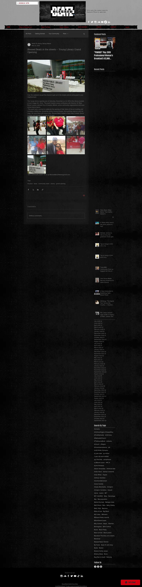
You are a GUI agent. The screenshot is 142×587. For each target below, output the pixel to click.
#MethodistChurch (100, 438)
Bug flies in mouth (99, 557)
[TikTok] (105, 22)
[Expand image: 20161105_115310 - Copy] (75, 145)
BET (106, 493)
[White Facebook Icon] (88, 22)
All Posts (28, 33)
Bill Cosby (97, 514)
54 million (106, 453)
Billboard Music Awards (101, 517)
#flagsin (103, 444)
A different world (99, 462)
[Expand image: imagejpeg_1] (56, 125)
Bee (95, 499)
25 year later (98, 453)
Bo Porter (97, 545)
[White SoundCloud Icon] (98, 22)
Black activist (98, 532)
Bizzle (96, 529)
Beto (103, 505)
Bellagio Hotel (109, 502)
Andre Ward (98, 471)
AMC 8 (108, 462)
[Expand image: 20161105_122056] (75, 125)
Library (53, 183)
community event (43, 183)
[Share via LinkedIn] (38, 190)
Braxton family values (101, 551)
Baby (105, 496)
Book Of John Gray (107, 545)
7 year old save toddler (101, 456)
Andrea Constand (108, 471)
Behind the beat (99, 502)
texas (35, 183)
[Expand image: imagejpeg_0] (36, 164)
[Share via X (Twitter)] (33, 190)
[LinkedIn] (109, 22)
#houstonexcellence (100, 447)
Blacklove (97, 539)
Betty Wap (97, 508)
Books (96, 548)
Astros (96, 493)
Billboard (104, 514)
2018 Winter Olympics (101, 450)
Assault (110, 490)
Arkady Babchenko (100, 487)
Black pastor (107, 532)
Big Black (106, 511)
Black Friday (103, 529)
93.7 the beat (98, 459)
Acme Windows (99, 465)
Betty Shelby (111, 505)
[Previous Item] (97, 43)
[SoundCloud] (64, 576)
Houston (30, 183)
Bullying (109, 557)
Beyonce (105, 508)
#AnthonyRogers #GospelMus (103, 432)
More (64, 33)
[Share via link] (42, 190)
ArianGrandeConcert (100, 481)
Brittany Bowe (98, 554)
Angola (105, 475)
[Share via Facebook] (28, 190)
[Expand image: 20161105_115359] (36, 145)
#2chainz (97, 429)
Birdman (111, 523)
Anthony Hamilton (99, 478)
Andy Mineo (98, 475)
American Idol (111, 468)
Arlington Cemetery (100, 490)
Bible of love (98, 511)
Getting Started (40, 33)
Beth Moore (97, 505)
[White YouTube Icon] (102, 22)
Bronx (106, 554)
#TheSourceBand (99, 441)
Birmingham (98, 526)
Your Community (54, 33)
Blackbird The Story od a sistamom (104, 536)
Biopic (105, 523)
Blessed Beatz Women (101, 542)
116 (109, 447)
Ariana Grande (98, 484)
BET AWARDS (98, 496)
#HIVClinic (108, 435)
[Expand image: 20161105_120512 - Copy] (56, 145)
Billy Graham (98, 523)
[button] (84, 33)
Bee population (102, 499)
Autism (101, 493)
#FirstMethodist (99, 435)
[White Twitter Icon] (92, 22)
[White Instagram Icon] (95, 22)
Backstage (111, 496)
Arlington (110, 487)
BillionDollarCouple (100, 520)
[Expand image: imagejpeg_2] (36, 125)
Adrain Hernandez (99, 468)
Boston (101, 548)
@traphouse (107, 459)
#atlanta (109, 441)
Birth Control (107, 526)
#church (96, 444)
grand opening (60, 183)
